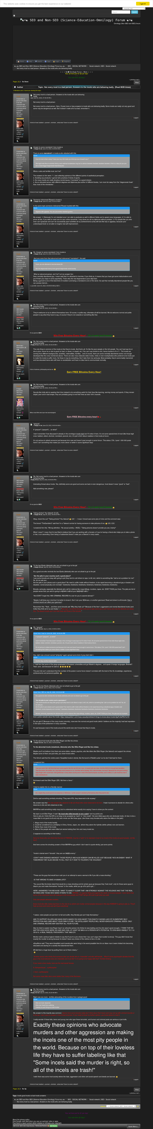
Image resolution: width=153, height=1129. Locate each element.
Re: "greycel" (38, 627)
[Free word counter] (19, 378)
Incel (18, 96)
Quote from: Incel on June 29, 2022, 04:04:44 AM (49, 633)
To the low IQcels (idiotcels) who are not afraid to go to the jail (55, 565)
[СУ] (19, 417)
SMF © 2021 (23, 1126)
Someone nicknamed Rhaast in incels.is (47, 200)
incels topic (80, 434)
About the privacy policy (21, 1119)
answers (43, 1095)
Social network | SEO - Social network (102, 66)
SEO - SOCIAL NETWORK (77, 66)
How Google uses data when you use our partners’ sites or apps (35, 1121)
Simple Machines (30, 1126)
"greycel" (36, 424)
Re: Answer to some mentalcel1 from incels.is (49, 252)
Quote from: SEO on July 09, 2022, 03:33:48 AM (48, 692)
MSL (18, 343)
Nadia (18, 386)
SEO (18, 306)
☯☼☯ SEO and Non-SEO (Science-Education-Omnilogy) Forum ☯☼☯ (39, 66)
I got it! (143, 3)
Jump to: (103, 1106)
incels (19, 1095)
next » (138, 80)
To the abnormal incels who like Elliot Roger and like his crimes (55, 741)
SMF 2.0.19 (16, 1126)
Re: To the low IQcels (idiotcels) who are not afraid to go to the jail (56, 686)
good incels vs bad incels (31, 1095)
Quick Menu (132, 1126)
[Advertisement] (76, 43)
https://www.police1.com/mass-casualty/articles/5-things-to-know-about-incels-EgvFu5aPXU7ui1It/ (94, 717)
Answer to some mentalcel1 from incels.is (48, 147)
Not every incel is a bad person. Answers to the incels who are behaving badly (44, 68)
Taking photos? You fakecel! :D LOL (46, 513)
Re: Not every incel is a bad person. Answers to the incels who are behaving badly (56, 305)
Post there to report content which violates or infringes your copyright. (37, 1123)
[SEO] (19, 328)
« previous (132, 80)
